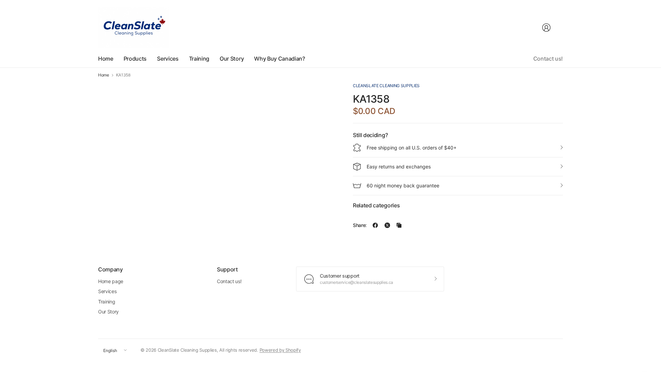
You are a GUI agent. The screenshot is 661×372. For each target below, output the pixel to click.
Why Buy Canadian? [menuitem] (279, 58)
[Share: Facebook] (375, 225)
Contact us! (548, 58)
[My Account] (546, 27)
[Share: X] (387, 225)
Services (107, 291)
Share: (360, 225)
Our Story (108, 311)
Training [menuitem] (199, 58)
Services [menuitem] (167, 58)
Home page (110, 281)
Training (106, 301)
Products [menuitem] (135, 58)
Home (103, 75)
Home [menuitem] (105, 58)
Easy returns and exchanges (399, 166)
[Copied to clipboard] (399, 225)
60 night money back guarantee (403, 185)
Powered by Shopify (280, 350)
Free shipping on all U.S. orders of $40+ (412, 148)
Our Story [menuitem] (232, 58)
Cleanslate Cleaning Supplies (386, 85)
